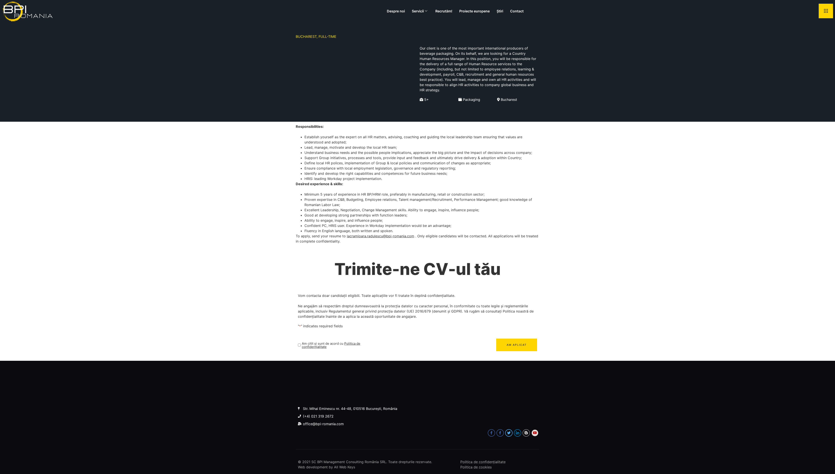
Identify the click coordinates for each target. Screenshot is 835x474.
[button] (826, 11)
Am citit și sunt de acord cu (331, 345)
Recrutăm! (443, 11)
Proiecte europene (474, 11)
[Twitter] (509, 433)
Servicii (418, 11)
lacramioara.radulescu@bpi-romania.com (380, 236)
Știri (500, 11)
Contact (517, 11)
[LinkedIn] (517, 433)
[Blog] (526, 433)
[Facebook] (491, 433)
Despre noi (396, 11)
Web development (313, 467)
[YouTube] (535, 433)
